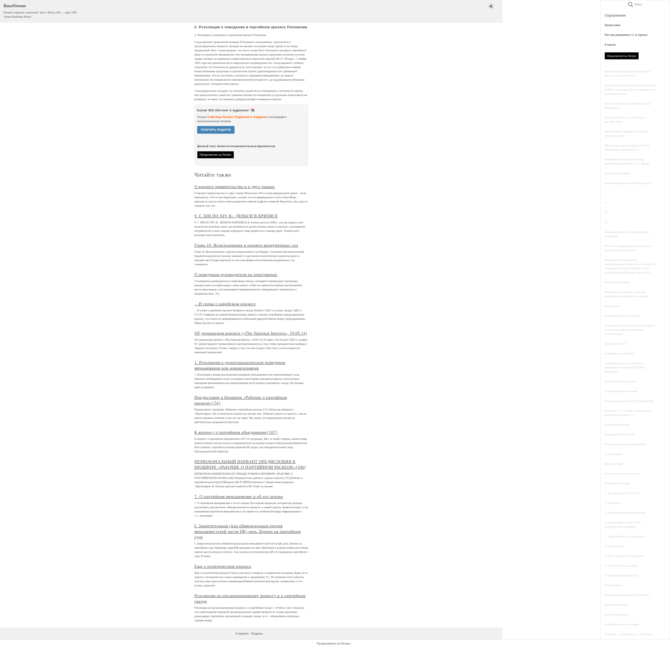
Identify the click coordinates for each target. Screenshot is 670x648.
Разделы (257, 633)
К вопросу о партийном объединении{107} (236, 432)
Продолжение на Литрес (621, 56)
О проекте (242, 633)
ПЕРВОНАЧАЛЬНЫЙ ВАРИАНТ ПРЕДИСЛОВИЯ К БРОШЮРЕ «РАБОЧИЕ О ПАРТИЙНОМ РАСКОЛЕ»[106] (250, 464)
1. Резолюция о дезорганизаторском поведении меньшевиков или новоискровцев (239, 365)
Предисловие (612, 25)
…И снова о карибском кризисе (225, 303)
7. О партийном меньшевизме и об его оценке (238, 496)
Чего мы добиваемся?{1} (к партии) (626, 34)
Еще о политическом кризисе (222, 566)
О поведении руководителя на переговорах (235, 274)
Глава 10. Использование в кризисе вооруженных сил (246, 245)
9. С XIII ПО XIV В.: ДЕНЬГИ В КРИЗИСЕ (236, 216)
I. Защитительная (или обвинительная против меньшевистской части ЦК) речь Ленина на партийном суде (247, 531)
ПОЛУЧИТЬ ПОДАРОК (216, 129)
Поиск (634, 4)
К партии (610, 44)
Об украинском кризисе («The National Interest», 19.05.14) (250, 333)
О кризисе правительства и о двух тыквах (234, 186)
